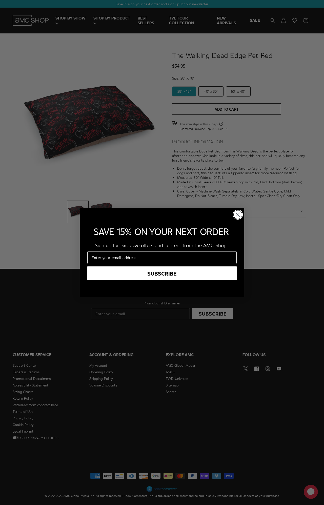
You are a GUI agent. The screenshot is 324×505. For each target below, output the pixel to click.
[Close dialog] (237, 214)
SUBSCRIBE (162, 273)
